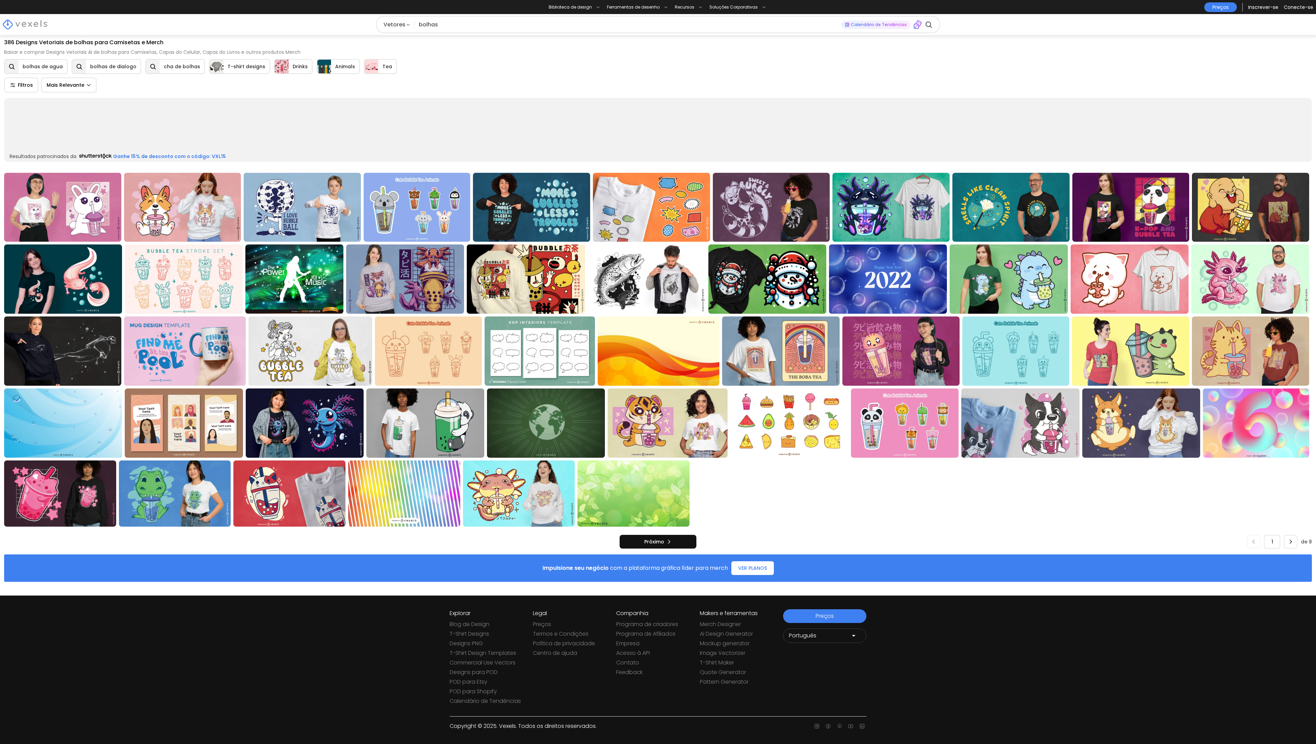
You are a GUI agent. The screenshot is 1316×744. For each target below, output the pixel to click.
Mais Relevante (65, 85)
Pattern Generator (724, 682)
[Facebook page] (828, 726)
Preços (542, 624)
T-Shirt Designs (469, 634)
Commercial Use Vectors (482, 663)
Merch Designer (720, 624)
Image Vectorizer (722, 653)
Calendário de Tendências (485, 701)
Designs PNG (466, 643)
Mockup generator (725, 643)
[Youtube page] (850, 726)
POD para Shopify (473, 691)
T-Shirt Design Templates (483, 653)
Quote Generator (723, 672)
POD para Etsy (468, 682)
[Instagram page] (817, 726)
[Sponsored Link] (21, 126)
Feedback (629, 672)
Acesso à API (633, 653)
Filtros (25, 85)
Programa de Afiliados (645, 634)
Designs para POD (474, 672)
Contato (627, 663)
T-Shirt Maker (717, 663)
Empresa (627, 643)
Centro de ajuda (555, 653)
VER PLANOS (752, 568)
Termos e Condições (560, 634)
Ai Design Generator (726, 634)
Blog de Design (469, 624)
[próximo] (1290, 542)
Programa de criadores (647, 624)
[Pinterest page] (839, 726)
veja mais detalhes (1274, 155)
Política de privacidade (564, 643)
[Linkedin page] (862, 726)
